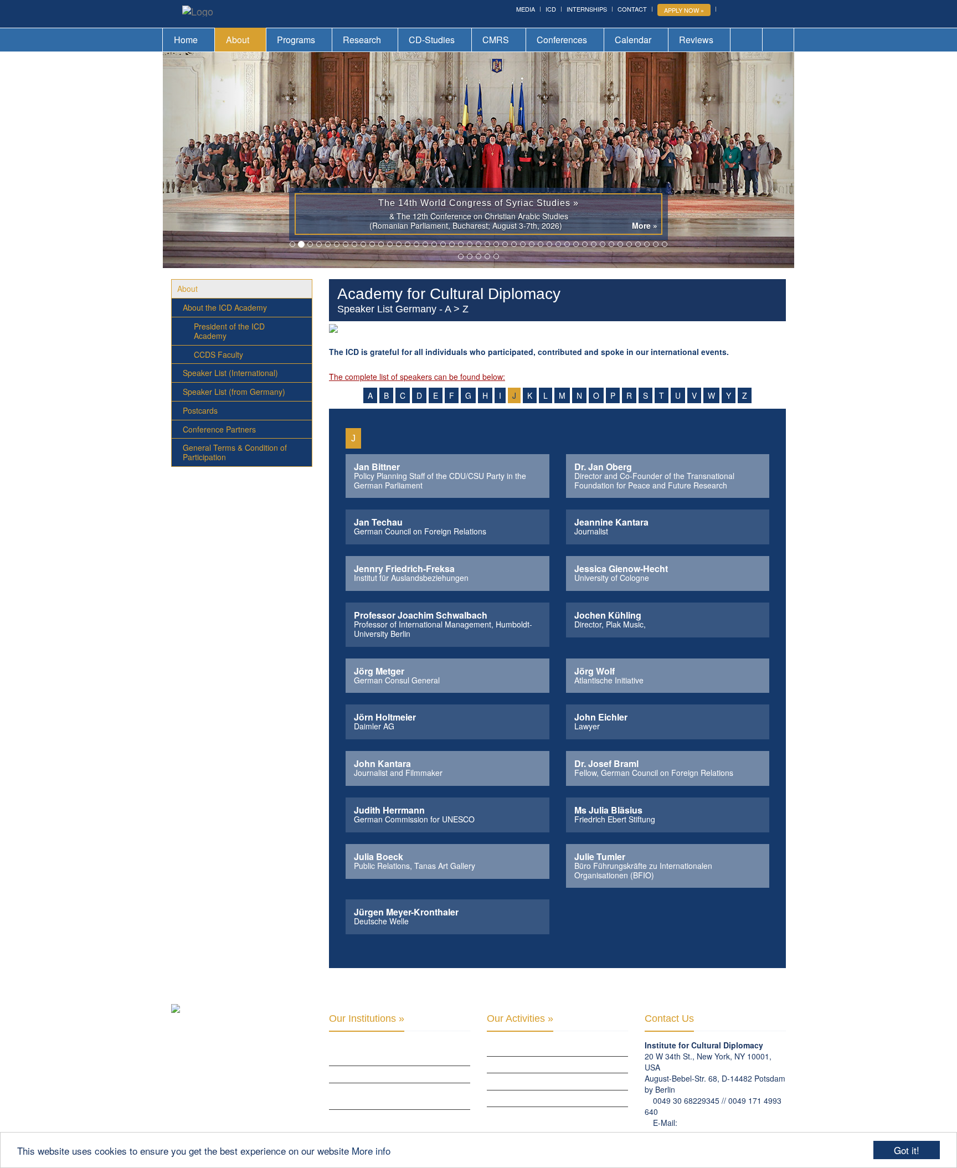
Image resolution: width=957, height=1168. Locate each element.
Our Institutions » (366, 1018)
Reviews (696, 39)
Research (362, 39)
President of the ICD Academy (229, 331)
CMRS (495, 39)
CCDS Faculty (218, 354)
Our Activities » (520, 1018)
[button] (210, 160)
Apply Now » (684, 10)
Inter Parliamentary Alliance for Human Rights (398, 1052)
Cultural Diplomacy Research (538, 1064)
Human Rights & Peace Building (539, 1081)
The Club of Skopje (361, 1073)
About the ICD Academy (225, 307)
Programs (296, 39)
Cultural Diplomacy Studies (535, 1047)
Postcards (200, 410)
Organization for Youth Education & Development (392, 1096)
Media (525, 8)
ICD (551, 8)
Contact (632, 8)
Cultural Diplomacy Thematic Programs (556, 1098)
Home (186, 39)
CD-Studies (432, 39)
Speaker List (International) (230, 372)
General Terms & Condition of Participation (235, 452)
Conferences (562, 39)
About (237, 39)
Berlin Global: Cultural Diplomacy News (398, 1117)
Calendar (633, 39)
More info (371, 1150)
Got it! (906, 1150)
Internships (587, 8)
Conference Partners (219, 429)
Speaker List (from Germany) (234, 391)
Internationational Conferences (544, 1114)
